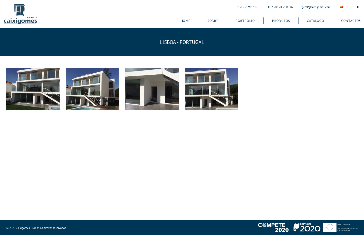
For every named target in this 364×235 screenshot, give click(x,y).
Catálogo (315, 21)
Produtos (281, 21)
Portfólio (245, 21)
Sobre (212, 21)
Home (185, 21)
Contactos (351, 21)
